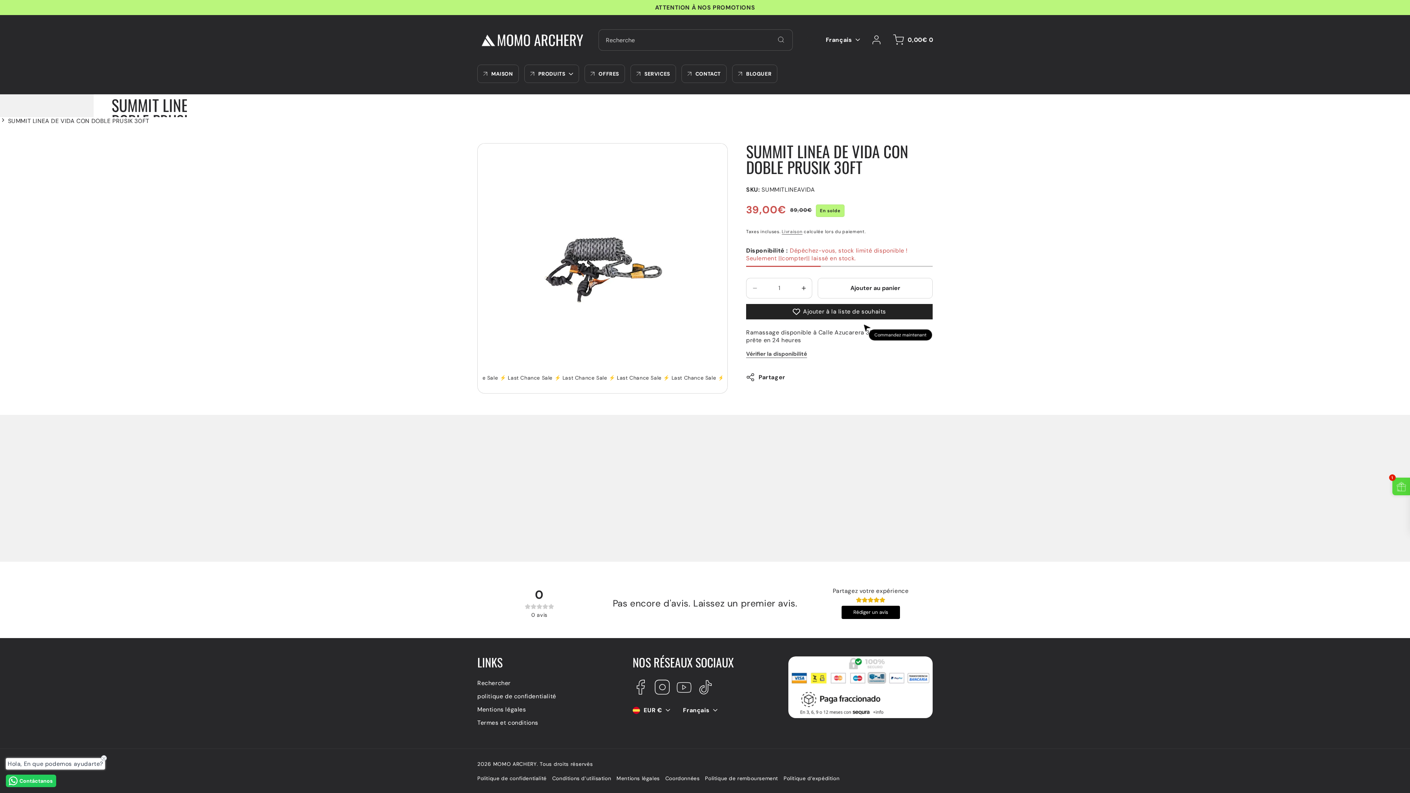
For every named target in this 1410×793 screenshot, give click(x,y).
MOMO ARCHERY (515, 764)
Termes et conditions (507, 723)
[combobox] (695, 40)
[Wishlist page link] (809, 40)
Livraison (792, 232)
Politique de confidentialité (512, 778)
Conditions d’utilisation (581, 778)
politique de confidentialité (516, 696)
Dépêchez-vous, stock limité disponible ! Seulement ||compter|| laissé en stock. (827, 254)
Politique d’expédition (811, 778)
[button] (911, 40)
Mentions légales (501, 709)
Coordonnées (682, 778)
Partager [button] (772, 377)
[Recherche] (781, 39)
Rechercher (494, 683)
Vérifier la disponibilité (776, 354)
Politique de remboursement (741, 778)
